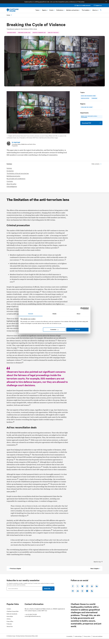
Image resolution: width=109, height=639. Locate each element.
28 (13, 421)
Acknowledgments (12, 186)
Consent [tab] (30, 313)
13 (65, 259)
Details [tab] (54, 313)
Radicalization (85, 98)
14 (50, 270)
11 (58, 247)
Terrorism (94, 98)
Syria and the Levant (86, 107)
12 (20, 259)
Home (8, 15)
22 (18, 347)
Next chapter (94, 568)
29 (29, 439)
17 (60, 296)
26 (37, 392)
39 (52, 527)
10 (64, 240)
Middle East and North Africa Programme (89, 116)
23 (49, 354)
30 (16, 444)
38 (27, 515)
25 (22, 362)
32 (14, 459)
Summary (9, 168)
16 (40, 291)
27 (29, 404)
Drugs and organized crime (88, 95)
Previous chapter (15, 568)
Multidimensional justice (13, 176)
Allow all (77, 329)
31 (30, 454)
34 (41, 466)
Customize (53, 329)
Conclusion (10, 181)
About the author (11, 184)
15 (14, 281)
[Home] (12, 10)
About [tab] (78, 313)
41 (44, 544)
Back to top (97, 562)
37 (16, 491)
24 (22, 359)
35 (17, 479)
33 (38, 461)
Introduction (10, 171)
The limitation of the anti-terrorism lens (18, 173)
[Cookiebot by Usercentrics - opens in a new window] (82, 308)
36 (48, 483)
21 (56, 340)
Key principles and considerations (16, 178)
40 (51, 530)
